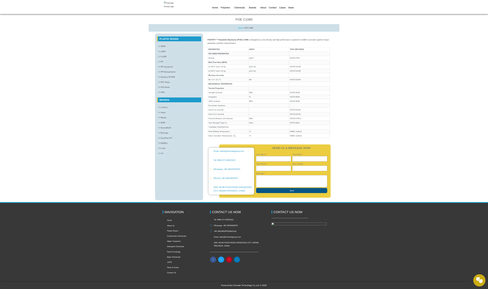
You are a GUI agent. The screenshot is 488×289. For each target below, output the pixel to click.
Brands (252, 7)
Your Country (297, 164)
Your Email (297, 154)
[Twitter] (221, 260)
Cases (282, 7)
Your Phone (261, 164)
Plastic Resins (168, 39)
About (263, 7)
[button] (213, 268)
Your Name (261, 154)
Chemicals (239, 7)
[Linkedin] (237, 260)
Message (260, 173)
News (291, 7)
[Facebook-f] (213, 260)
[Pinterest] (229, 260)
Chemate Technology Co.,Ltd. (246, 285)
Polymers (225, 7)
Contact (273, 7)
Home (215, 7)
